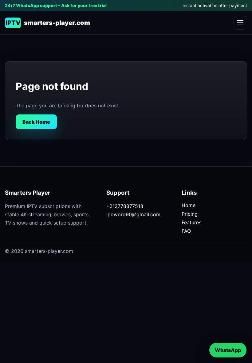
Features (191, 222)
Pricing (190, 214)
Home (188, 205)
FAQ (186, 231)
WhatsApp (228, 350)
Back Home (36, 122)
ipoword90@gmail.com (133, 214)
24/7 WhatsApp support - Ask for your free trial (56, 5)
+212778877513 (124, 206)
